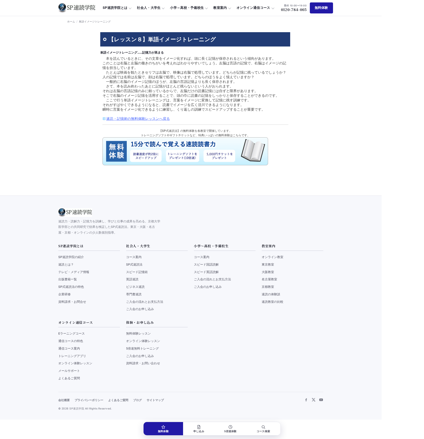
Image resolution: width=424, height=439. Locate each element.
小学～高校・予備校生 (187, 8)
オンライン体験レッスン (75, 363)
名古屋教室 (269, 279)
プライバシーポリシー (89, 400)
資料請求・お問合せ (72, 301)
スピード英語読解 (206, 272)
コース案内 (134, 257)
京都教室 (268, 286)
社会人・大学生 (149, 8)
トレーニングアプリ (72, 356)
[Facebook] (306, 400)
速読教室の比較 (272, 301)
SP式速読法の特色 (71, 286)
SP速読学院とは (115, 8)
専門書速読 (134, 294)
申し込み (198, 431)
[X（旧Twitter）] (313, 400)
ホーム (71, 21)
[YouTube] (321, 400)
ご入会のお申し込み (140, 309)
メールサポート (69, 370)
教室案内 (220, 8)
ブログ (137, 400)
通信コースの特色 (70, 341)
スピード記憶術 (137, 272)
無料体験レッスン (138, 333)
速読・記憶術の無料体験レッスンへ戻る (138, 118)
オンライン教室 (272, 257)
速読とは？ (66, 264)
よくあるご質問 (69, 378)
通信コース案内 (69, 348)
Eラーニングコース (71, 333)
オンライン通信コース (253, 8)
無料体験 (321, 8)
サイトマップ (155, 400)
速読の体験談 (271, 294)
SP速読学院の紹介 (71, 257)
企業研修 (64, 294)
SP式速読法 (134, 264)
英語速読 (132, 279)
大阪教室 (268, 272)
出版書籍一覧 (67, 279)
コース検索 (263, 431)
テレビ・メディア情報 (73, 272)
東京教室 (268, 264)
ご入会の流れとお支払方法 (144, 301)
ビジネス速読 (135, 286)
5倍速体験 (230, 431)
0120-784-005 (294, 8)
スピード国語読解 (206, 264)
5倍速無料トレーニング (142, 348)
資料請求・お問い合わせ (143, 363)
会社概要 (64, 400)
